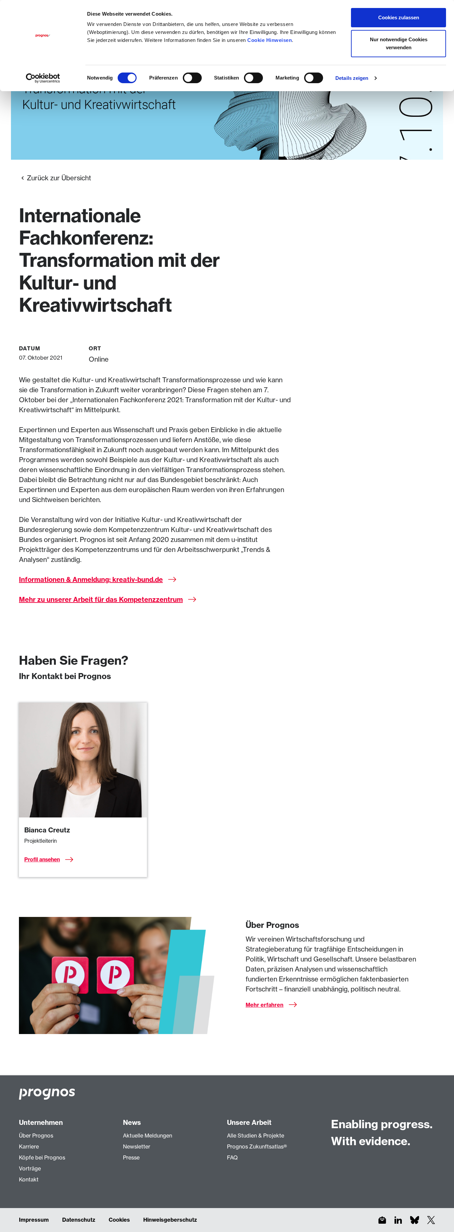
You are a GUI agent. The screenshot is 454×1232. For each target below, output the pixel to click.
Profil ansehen (42, 859)
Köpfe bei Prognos (42, 1157)
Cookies (119, 1219)
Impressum (34, 1219)
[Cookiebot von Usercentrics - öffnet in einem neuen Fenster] (43, 78)
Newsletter (136, 1146)
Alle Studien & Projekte (255, 1135)
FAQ (232, 1157)
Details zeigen (351, 78)
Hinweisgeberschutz (170, 1219)
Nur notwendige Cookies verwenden (398, 43)
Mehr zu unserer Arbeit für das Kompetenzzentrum (101, 599)
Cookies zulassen (398, 17)
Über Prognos (36, 1135)
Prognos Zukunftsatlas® (257, 1146)
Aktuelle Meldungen (147, 1135)
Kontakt (29, 1179)
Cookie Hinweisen (269, 40)
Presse (131, 1157)
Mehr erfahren (265, 1004)
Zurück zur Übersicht (59, 178)
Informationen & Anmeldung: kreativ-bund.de (91, 579)
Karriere (29, 1146)
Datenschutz (78, 1219)
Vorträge (30, 1168)
